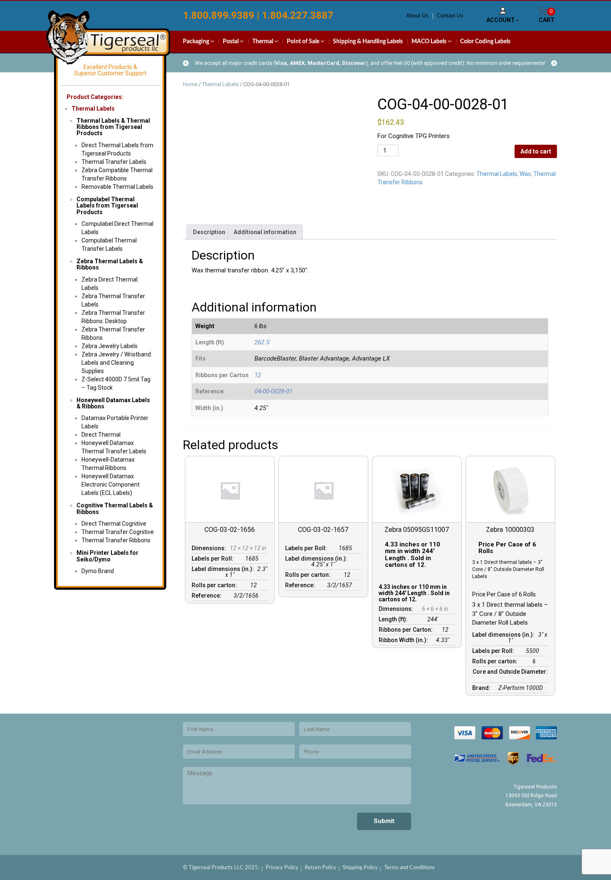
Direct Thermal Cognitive (113, 523)
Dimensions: (210, 548)
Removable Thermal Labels (117, 186)
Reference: (208, 595)
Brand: (482, 688)
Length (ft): (394, 619)
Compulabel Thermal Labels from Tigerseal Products (107, 205)
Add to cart (535, 151)
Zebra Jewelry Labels (109, 346)
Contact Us (450, 16)
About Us (417, 16)
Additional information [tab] (265, 232)
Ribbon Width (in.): (405, 640)
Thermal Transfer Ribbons (115, 540)
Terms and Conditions (409, 867)
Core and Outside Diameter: (510, 674)
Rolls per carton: (215, 585)
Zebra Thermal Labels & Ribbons (109, 264)
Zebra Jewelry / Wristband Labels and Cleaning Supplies (116, 362)
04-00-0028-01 (273, 391)
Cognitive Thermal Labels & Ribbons (114, 508)
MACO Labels (429, 41)
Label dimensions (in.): (224, 569)
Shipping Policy (360, 867)
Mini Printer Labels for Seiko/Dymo (107, 555)
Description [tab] (209, 232)
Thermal (263, 41)
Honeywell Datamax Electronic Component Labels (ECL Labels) (110, 484)
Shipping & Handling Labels (368, 41)
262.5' (262, 342)
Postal (231, 41)
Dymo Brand (97, 571)
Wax (525, 174)
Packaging (196, 41)
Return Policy (320, 867)
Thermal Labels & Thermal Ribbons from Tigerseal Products (113, 127)
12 (257, 375)
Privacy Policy (282, 867)
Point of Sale (303, 41)
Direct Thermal (101, 434)
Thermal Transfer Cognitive (117, 532)
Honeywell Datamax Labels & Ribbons (113, 403)
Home (190, 84)
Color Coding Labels (485, 41)
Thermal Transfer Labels (113, 161)
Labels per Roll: (214, 558)
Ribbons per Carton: (407, 630)
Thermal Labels (93, 108)
